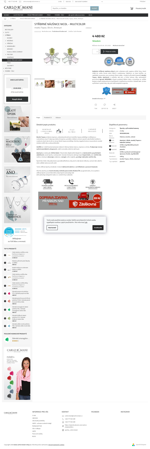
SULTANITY (10, 66)
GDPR (34, 431)
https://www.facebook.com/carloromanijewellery (76, 426)
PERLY (9, 63)
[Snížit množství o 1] (100, 53)
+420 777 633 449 (70, 419)
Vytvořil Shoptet (141, 445)
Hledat (94, 8)
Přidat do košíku (111, 51)
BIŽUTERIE (8, 68)
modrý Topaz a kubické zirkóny (130, 141)
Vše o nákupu (36, 429)
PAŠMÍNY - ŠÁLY (9, 71)
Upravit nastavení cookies (56, 445)
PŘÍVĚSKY (10, 43)
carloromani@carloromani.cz (73, 416)
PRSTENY (10, 55)
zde (86, 222)
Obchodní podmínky (81, 2)
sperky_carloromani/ (71, 430)
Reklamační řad (37, 426)
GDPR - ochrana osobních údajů (41, 423)
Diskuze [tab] (58, 118)
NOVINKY (9, 38)
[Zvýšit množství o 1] (100, 50)
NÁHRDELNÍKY (11, 46)
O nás (60, 2)
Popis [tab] (38, 118)
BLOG (34, 436)
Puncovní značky (37, 434)
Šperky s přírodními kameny (129, 128)
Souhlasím (98, 228)
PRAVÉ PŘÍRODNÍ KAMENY (14, 60)
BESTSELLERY (9, 30)
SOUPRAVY (10, 57)
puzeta (122, 149)
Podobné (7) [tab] (48, 118)
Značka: (74, 31)
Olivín (128, 140)
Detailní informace (97, 99)
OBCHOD (68, 2)
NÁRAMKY (10, 49)
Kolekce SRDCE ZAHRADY (14, 52)
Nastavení (52, 228)
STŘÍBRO (8, 35)
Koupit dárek (17, 99)
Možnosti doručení (118, 46)
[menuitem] (6, 15)
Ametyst (123, 140)
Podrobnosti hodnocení (59, 31)
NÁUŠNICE (10, 41)
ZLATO (7, 32)
